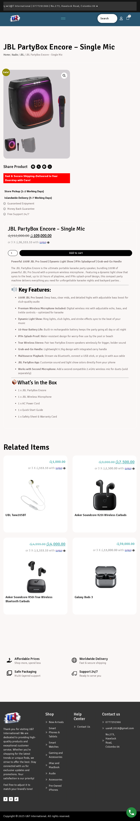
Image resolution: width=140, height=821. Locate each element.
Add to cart (76, 253)
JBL (22, 54)
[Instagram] (11, 799)
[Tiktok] (16, 799)
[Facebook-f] (5, 799)
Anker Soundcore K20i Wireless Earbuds (101, 515)
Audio (15, 54)
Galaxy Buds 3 (84, 597)
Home (6, 54)
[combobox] (107, 18)
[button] (64, 76)
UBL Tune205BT (15, 515)
